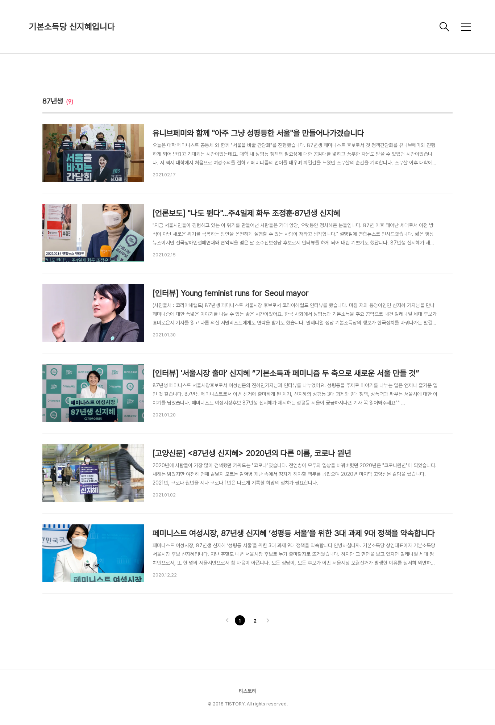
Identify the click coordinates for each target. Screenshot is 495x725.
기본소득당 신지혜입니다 (72, 26)
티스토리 (247, 691)
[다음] (267, 621)
